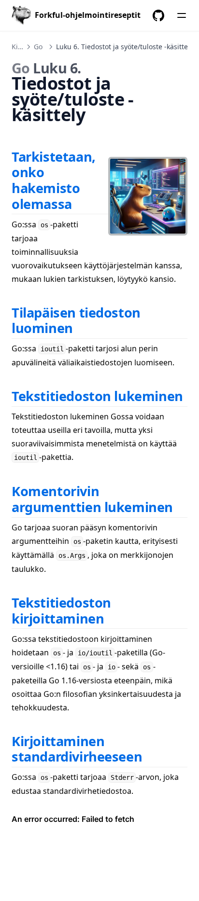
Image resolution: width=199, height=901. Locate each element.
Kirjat (20, 46)
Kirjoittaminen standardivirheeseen (77, 749)
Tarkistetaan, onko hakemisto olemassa (54, 180)
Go (38, 46)
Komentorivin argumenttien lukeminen (92, 499)
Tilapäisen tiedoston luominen (76, 320)
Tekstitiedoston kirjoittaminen (61, 610)
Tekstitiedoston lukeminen (97, 396)
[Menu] (181, 15)
